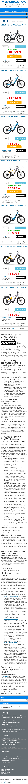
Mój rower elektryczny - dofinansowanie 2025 (13, 729)
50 (13, 328)
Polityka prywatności (14, 758)
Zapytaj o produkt (6, 60)
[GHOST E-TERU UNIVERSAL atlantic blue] (14, 127)
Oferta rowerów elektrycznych (9, 740)
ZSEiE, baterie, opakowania (8, 760)
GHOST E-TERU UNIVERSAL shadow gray (14, 161)
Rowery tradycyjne (14, 10)
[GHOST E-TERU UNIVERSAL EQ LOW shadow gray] (14, 257)
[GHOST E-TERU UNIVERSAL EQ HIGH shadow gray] (14, 298)
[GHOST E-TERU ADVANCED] (14, 36)
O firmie (4, 755)
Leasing (8, 762)
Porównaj (5, 46)
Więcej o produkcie (20, 46)
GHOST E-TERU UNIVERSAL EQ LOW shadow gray (14, 246)
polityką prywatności (5, 780)
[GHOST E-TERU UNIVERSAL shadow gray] (14, 172)
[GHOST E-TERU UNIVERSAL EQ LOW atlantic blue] (14, 217)
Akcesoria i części (23, 10)
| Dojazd (18, 757)
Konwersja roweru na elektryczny (10, 727)
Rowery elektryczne (5, 10)
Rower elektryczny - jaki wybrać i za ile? (12, 715)
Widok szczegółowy (4, 21)
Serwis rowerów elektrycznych (9, 744)
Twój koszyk (5, 703)
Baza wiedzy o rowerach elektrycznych (11, 742)
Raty (3, 762)
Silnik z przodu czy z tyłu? (8, 721)
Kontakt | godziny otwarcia (9, 757)
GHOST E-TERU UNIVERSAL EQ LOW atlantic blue (13, 205)
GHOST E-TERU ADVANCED (13, 24)
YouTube (10, 755)
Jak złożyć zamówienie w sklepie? (10, 738)
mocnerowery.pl (5, 676)
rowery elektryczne (15, 731)
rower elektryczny (10, 747)
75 (14, 328)
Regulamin (5, 758)
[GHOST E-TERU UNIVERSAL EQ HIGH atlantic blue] (14, 81)
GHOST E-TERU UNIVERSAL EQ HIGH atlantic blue (13, 70)
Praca (15, 755)
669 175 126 (5, 62)
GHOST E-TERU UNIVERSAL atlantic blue (14, 116)
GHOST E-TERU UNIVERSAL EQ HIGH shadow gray (13, 287)
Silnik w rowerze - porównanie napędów (12, 726)
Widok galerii (7, 21)
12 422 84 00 (10, 4)
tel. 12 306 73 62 (5, 770)
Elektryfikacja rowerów (7, 746)
